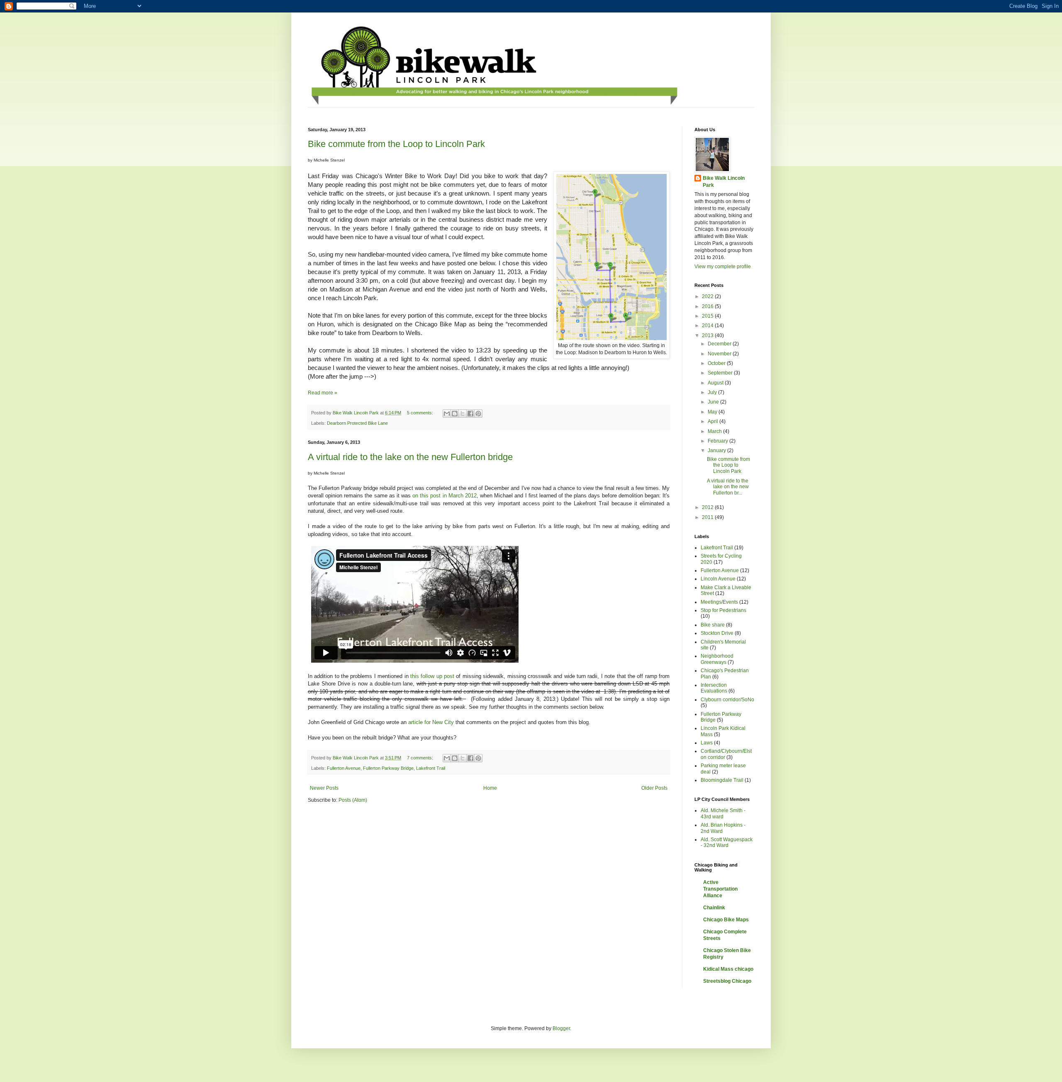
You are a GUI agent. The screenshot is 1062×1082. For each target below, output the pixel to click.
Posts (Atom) (353, 800)
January (717, 450)
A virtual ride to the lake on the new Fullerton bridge (410, 457)
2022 (708, 296)
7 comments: (420, 757)
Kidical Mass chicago (728, 969)
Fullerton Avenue (343, 768)
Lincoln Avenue (718, 579)
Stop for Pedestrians (723, 610)
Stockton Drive (717, 633)
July (713, 392)
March (715, 431)
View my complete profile (722, 266)
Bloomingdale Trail (722, 780)
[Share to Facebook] (470, 413)
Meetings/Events (719, 602)
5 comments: (420, 412)
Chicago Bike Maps (726, 920)
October (717, 363)
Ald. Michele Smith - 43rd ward (723, 813)
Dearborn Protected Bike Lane (357, 423)
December (720, 344)
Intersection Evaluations (714, 688)
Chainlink (714, 908)
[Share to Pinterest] (478, 413)
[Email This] (447, 413)
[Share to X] (462, 413)
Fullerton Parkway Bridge (388, 768)
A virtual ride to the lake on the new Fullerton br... (728, 487)
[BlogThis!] (455, 413)
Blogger (561, 1028)
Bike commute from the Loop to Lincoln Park (396, 144)
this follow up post (432, 676)
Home (490, 788)
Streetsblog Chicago (727, 981)
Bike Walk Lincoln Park (724, 181)
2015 (708, 316)
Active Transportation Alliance (720, 888)
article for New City (431, 722)
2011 (708, 517)
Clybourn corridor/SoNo (727, 700)
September (721, 373)
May (713, 412)
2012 (708, 507)
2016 (708, 306)
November (720, 354)
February (718, 441)
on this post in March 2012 (444, 495)
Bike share (713, 625)
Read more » (322, 393)
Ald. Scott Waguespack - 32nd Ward (727, 842)
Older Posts (654, 788)
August (716, 383)
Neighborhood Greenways (717, 659)
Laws (707, 743)
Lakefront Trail (430, 768)
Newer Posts (324, 788)
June (714, 402)
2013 (708, 335)
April (713, 421)
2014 (708, 325)
